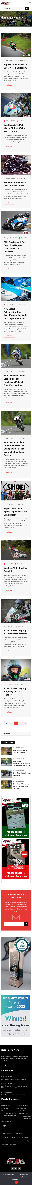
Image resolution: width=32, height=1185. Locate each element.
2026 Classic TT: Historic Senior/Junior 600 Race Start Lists (21, 786)
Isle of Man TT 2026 (22, 1114)
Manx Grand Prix (21, 1108)
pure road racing (15, 1137)
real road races (14, 1141)
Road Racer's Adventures (27, 1117)
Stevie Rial (23, 60)
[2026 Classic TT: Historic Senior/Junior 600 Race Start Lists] (6, 784)
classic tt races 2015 (7, 1133)
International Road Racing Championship (9, 1114)
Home (4, 21)
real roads (5, 1144)
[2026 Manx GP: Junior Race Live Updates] (6, 774)
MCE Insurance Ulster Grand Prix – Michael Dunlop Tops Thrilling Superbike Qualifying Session (14, 448)
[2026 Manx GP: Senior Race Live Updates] (6, 751)
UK (2, 1111)
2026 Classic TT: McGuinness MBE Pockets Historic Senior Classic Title (21, 764)
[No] (30, 1178)
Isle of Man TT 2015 (22, 1105)
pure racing (5, 1137)
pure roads (25, 1137)
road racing (13, 1144)
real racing (5, 1141)
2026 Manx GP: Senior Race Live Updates (13, 1079)
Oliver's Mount (5, 1105)
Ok (16, 1182)
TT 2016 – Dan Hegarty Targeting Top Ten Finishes (15, 691)
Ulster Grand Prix (6, 1121)
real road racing (24, 1141)
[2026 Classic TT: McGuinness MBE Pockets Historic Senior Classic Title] (6, 762)
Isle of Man (4, 1108)
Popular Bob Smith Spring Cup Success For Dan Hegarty (15, 511)
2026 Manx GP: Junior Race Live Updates (13, 1095)
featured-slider (20, 1133)
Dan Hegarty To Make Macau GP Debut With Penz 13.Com (14, 128)
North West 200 (20, 1111)
